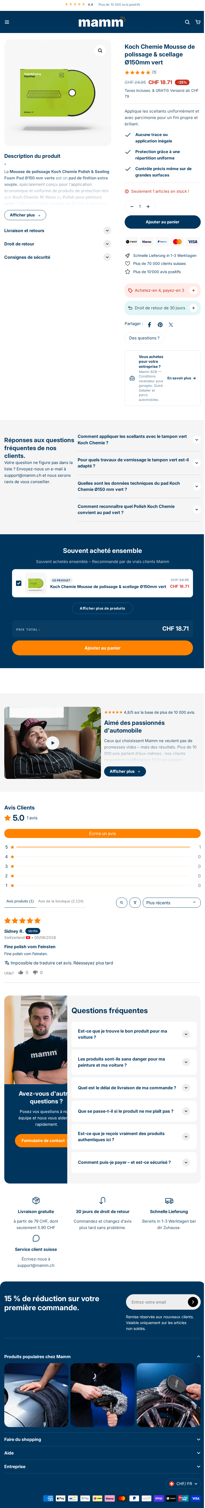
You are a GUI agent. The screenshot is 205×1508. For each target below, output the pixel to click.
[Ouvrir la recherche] (187, 22)
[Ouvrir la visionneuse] (100, 50)
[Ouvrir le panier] (198, 22)
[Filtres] (131, 906)
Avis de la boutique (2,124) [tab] (61, 904)
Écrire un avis (100, 836)
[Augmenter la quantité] (147, 206)
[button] (138, 72)
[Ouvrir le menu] (7, 22)
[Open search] (117, 906)
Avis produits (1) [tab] (20, 904)
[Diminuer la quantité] (128, 206)
